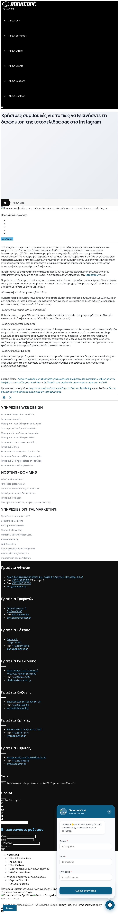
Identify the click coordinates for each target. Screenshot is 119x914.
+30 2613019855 (20, 645)
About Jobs (16, 861)
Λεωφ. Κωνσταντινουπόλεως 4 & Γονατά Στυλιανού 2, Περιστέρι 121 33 (45, 577)
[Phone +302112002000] (59, 908)
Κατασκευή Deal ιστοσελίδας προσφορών (21, 456)
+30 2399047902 (21, 676)
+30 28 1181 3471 (20, 732)
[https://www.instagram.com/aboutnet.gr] (2, 812)
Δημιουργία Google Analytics (15, 553)
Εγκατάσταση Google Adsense (16, 558)
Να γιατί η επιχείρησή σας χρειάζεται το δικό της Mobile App (60, 388)
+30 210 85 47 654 (21, 583)
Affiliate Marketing (10, 539)
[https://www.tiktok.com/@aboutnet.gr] (2, 819)
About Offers (16, 50)
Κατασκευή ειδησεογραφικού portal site (20, 451)
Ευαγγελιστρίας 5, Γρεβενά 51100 (17, 610)
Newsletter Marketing (11, 530)
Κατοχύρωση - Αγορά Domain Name (18, 493)
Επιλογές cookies (19, 883)
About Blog (19, 202)
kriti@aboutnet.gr (16, 735)
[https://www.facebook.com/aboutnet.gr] (2, 803)
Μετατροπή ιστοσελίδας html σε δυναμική (21, 423)
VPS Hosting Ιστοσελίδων (13, 483)
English (29, 892)
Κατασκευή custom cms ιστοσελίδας (18, 442)
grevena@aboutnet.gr (19, 617)
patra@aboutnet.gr (17, 648)
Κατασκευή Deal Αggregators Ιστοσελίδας (21, 460)
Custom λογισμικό (24, 889)
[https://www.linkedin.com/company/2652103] (2, 816)
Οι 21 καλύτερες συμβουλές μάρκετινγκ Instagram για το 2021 (75, 382)
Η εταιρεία (7, 889)
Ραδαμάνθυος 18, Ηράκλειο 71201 (24, 729)
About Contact (17, 96)
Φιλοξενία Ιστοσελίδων (12, 479)
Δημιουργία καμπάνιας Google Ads (18, 548)
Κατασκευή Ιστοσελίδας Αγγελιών (17, 465)
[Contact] (59, 911)
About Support (17, 80)
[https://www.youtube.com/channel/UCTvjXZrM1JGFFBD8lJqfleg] (2, 809)
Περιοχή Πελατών (19, 880)
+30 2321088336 (20, 760)
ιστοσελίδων (92, 274)
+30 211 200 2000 (20, 580)
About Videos (17, 865)
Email (4, 839)
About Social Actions (20, 858)
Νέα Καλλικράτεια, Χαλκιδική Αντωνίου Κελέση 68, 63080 (22, 672)
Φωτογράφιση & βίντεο (47, 889)
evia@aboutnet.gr (16, 763)
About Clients (16, 65)
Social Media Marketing (12, 520)
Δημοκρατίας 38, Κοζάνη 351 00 (23, 701)
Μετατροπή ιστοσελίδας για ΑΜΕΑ (17, 437)
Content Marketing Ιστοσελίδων (16, 534)
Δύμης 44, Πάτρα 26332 (14, 641)
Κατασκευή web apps (11, 497)
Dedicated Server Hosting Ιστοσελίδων (20, 488)
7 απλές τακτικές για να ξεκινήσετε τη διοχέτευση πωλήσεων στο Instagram (57, 379)
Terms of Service (86, 904)
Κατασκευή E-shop (10, 446)
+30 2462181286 (20, 614)
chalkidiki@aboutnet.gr (19, 680)
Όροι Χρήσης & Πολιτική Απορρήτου (29, 868)
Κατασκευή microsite (11, 419)
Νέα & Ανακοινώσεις (20, 872)
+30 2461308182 (20, 704)
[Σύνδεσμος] (4, 202)
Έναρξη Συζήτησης (85, 890)
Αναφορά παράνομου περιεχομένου (26, 876)
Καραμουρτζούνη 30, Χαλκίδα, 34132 (26, 757)
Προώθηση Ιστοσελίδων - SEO (15, 516)
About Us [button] (14, 20)
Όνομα (4, 836)
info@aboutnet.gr (16, 586)
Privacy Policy (65, 904)
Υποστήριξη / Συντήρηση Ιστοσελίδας (19, 428)
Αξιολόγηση (7, 239)
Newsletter (19, 892)
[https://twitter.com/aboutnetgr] (2, 806)
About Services (17, 35)
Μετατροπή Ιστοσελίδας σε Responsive (20, 433)
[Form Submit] (3, 849)
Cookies (9, 908)
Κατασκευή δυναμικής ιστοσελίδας (17, 414)
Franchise (7, 892)
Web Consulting (8, 544)
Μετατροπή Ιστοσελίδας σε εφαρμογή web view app (26, 502)
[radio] (62, 220)
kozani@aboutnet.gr (18, 708)
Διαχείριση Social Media (12, 525)
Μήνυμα (5, 846)
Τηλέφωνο (6, 843)
